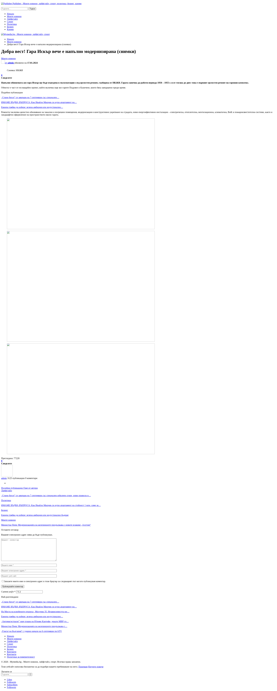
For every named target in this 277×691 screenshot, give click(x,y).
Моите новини (14, 16)
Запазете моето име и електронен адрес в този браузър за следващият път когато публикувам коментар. (55, 581)
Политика (12, 24)
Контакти (11, 651)
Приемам (83, 666)
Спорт (10, 21)
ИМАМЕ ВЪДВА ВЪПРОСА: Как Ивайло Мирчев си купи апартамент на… (39, 102)
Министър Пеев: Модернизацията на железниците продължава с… (34, 626)
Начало (10, 14)
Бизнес (10, 27)
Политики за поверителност (21, 657)
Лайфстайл (12, 19)
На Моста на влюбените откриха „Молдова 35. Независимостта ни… (35, 611)
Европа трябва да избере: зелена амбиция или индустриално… (32, 107)
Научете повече (95, 666)
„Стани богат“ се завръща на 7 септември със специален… (30, 97)
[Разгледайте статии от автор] (7, 475)
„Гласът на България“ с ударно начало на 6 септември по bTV (31, 631)
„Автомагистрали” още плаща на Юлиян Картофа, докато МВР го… (35, 621)
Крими (10, 29)
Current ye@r (8, 591)
